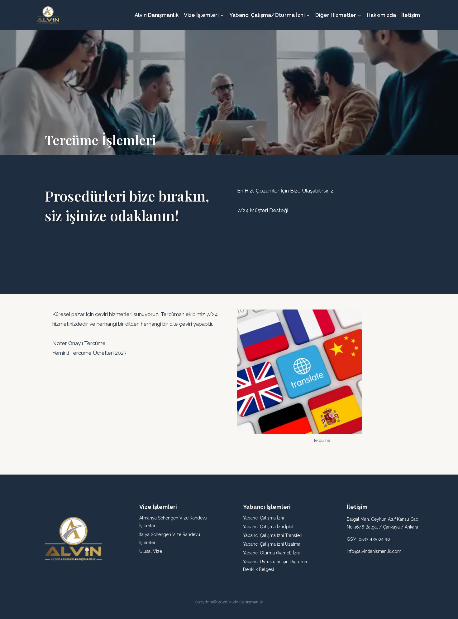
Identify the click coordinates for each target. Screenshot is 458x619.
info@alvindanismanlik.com (374, 551)
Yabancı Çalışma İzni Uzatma (271, 544)
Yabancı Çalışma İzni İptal (268, 526)
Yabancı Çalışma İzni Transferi (272, 535)
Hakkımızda (381, 15)
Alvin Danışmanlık (157, 15)
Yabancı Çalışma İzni (263, 517)
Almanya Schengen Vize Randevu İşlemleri (173, 521)
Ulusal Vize (150, 551)
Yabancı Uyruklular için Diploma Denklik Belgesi (275, 565)
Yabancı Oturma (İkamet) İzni (271, 552)
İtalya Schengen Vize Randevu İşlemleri (169, 538)
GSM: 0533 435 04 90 (368, 539)
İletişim (410, 15)
